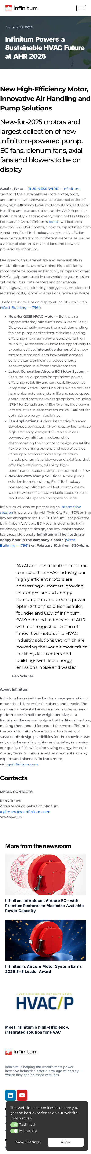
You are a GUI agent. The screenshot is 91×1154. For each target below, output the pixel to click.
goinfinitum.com (23, 764)
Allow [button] (66, 1142)
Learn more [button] (21, 1118)
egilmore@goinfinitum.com (25, 812)
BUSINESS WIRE (43, 189)
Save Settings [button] (28, 1142)
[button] (14, 1124)
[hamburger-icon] (81, 8)
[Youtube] (22, 1095)
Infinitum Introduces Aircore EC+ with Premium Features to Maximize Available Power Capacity (44, 905)
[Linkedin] (10, 1095)
